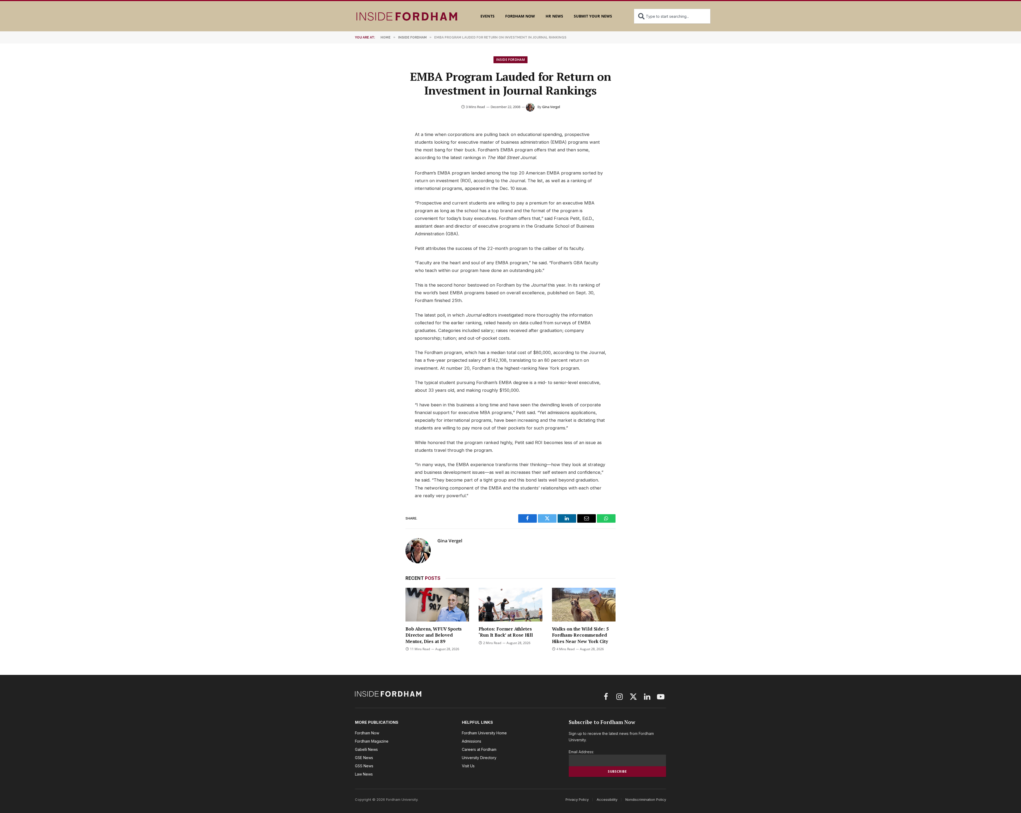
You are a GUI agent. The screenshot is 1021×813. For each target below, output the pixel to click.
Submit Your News (593, 16)
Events (487, 16)
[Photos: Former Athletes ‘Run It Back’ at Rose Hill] (510, 605)
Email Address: (581, 752)
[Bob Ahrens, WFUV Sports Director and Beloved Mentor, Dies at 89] (437, 605)
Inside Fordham (510, 59)
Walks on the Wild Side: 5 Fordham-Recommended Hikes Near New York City (580, 635)
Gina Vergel (551, 106)
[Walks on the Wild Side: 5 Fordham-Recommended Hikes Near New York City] (584, 605)
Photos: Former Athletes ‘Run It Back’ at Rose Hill (506, 632)
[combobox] (672, 16)
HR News (554, 16)
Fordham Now (520, 16)
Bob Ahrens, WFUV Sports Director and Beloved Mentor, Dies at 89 (433, 635)
